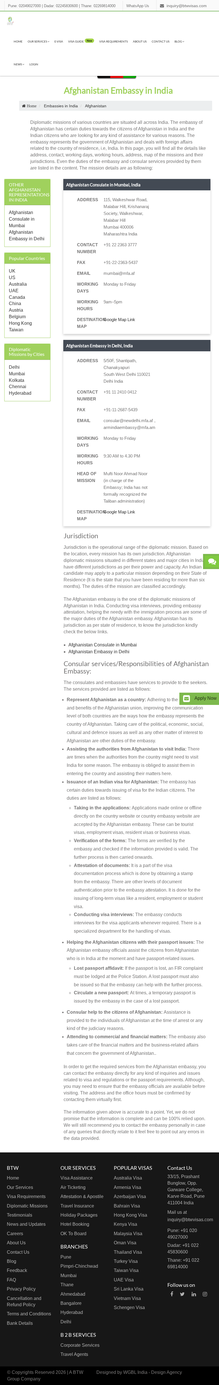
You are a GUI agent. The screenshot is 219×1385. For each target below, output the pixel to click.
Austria (16, 310)
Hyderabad (20, 393)
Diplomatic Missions (27, 1205)
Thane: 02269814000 (98, 6)
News (18, 64)
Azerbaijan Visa (130, 1196)
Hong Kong (20, 323)
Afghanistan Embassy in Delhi (98, 651)
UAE (14, 290)
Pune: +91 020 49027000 (182, 1233)
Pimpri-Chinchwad (79, 1266)
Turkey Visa (126, 1261)
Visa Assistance (76, 1178)
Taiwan (16, 329)
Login (33, 64)
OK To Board (73, 1233)
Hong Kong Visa (130, 1215)
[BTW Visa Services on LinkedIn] (194, 1294)
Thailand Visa (128, 1252)
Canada (17, 297)
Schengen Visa (129, 1307)
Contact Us (160, 41)
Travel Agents (74, 1354)
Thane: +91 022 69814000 (183, 1263)
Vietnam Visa (127, 1298)
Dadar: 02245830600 (61, 6)
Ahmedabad (72, 1294)
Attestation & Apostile (82, 1196)
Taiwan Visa (126, 1270)
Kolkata (16, 380)
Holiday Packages (79, 1215)
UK (12, 271)
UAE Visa (124, 1279)
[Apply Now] (186, 699)
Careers (15, 1233)
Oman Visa (125, 1242)
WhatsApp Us (137, 6)
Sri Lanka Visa (128, 1289)
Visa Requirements (113, 41)
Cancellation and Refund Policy (24, 1301)
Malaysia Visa (128, 1233)
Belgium (17, 316)
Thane (67, 1284)
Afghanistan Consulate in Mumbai (22, 219)
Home (18, 41)
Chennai (17, 386)
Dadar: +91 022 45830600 (183, 1248)
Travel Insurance (77, 1205)
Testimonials (19, 1215)
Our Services (38, 41)
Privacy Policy (21, 1289)
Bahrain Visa (127, 1205)
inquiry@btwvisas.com (187, 5)
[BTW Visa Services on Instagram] (205, 1294)
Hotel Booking (74, 1224)
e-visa (58, 41)
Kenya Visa (125, 1224)
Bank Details (20, 1323)
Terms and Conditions (29, 1313)
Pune (65, 1257)
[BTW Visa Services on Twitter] (182, 1294)
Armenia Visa (127, 1187)
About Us (140, 41)
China (15, 303)
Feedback (17, 1270)
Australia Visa (128, 1178)
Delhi (14, 367)
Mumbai (17, 373)
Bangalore (71, 1303)
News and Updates (26, 1224)
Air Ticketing (73, 1187)
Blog (178, 41)
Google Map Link (119, 319)
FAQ (11, 1279)
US (12, 277)
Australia (18, 284)
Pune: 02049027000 (24, 6)
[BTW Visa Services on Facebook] (171, 1294)
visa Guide (80, 41)
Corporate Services (80, 1345)
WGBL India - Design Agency (152, 1372)
